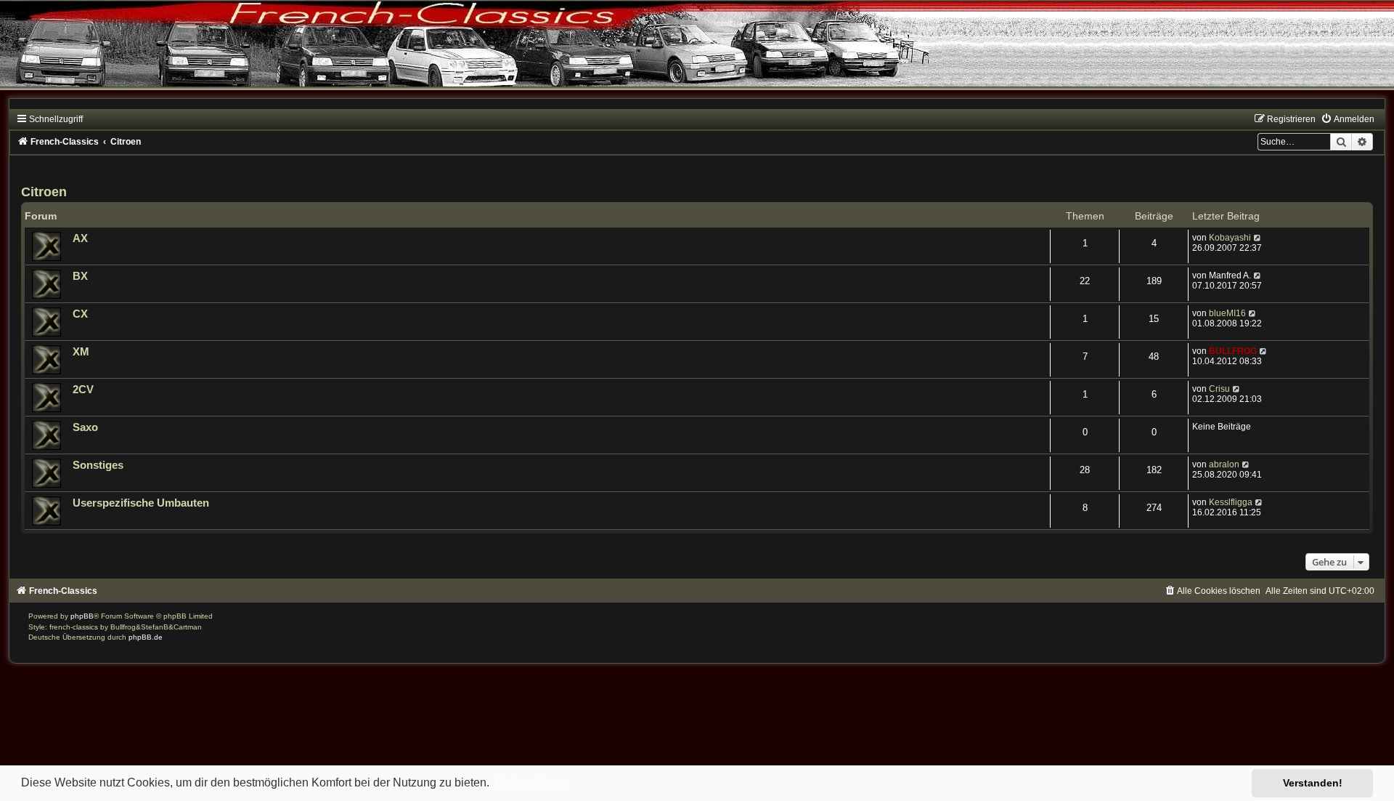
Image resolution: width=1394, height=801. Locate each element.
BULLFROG (1233, 351)
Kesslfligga (1230, 502)
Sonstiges (98, 465)
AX (80, 238)
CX (80, 314)
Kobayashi (1230, 238)
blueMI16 (1227, 313)
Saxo (85, 427)
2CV (83, 389)
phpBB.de (146, 637)
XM (81, 352)
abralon (1224, 464)
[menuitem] (1347, 119)
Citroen (44, 192)
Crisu (1219, 389)
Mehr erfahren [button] (530, 782)
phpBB (82, 616)
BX (80, 276)
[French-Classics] (697, 54)
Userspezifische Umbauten (141, 503)
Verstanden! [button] (1312, 783)
